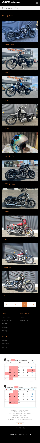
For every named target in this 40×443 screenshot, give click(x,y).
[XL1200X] (20, 198)
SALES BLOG (24, 320)
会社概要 (4, 340)
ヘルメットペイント (10, 156)
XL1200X (6, 212)
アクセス (20, 424)
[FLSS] (20, 282)
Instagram (19, 427)
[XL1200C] (20, 59)
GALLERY (5, 324)
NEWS (22, 317)
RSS (23, 427)
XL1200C (6, 72)
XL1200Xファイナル (10, 44)
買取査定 (4, 331)
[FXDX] (20, 226)
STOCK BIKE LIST (7, 320)
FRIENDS (4, 327)
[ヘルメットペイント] (20, 142)
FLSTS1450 (7, 267)
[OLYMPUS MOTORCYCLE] (21, 2)
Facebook (15, 427)
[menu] (37, 3)
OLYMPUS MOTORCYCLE (23, 434)
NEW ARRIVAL (6, 317)
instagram (23, 324)
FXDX (5, 239)
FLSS (5, 295)
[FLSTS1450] (20, 254)
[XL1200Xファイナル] (20, 31)
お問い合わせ (5, 343)
